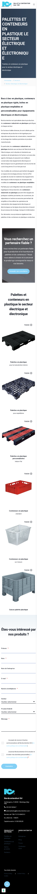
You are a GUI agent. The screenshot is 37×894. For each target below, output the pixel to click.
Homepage (7, 80)
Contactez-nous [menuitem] (22, 847)
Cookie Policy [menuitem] (21, 873)
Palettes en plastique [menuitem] (8, 837)
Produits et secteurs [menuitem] (9, 831)
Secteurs (17, 80)
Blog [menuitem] (20, 840)
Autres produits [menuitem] (7, 848)
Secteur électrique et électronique (16, 84)
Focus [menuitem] (20, 843)
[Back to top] (7, 884)
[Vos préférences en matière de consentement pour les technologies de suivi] (4, 890)
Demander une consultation (18, 271)
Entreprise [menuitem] (21, 836)
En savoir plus (17, 360)
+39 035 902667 (11, 807)
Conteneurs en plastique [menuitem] (9, 842)
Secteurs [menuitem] (7, 852)
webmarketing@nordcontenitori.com (18, 811)
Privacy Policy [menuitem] (8, 873)
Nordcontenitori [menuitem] (25, 831)
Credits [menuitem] (6, 876)
